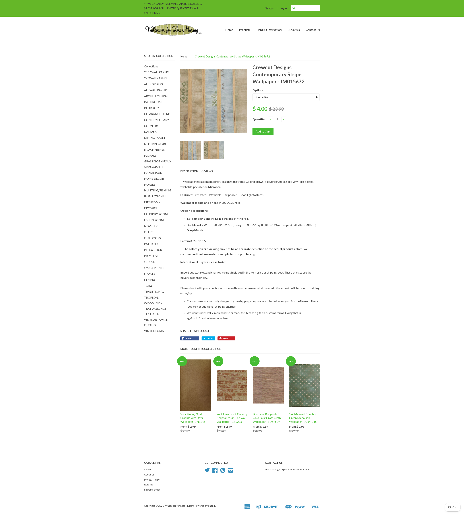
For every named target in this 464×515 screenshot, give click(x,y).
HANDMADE (153, 172)
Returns (148, 484)
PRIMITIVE (151, 255)
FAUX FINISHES (154, 149)
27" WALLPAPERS (155, 78)
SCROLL (149, 261)
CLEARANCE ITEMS (157, 113)
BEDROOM (151, 107)
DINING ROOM (154, 137)
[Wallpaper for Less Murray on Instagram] (230, 471)
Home (229, 29)
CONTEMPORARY (156, 119)
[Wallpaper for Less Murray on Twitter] (207, 471)
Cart (271, 8)
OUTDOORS (152, 238)
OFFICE (149, 232)
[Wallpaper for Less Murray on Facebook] (215, 471)
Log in (283, 8)
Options (258, 90)
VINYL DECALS (154, 330)
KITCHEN (150, 208)
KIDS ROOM (152, 202)
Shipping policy (152, 489)
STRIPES (149, 279)
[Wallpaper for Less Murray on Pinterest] (222, 471)
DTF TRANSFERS (155, 143)
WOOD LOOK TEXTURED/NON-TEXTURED (156, 308)
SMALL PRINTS (154, 267)
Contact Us (313, 29)
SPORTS (149, 273)
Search (148, 469)
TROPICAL (151, 297)
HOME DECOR (154, 178)
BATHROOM (153, 102)
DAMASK (150, 131)
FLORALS (150, 155)
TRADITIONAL (154, 291)
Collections (151, 66)
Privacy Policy (152, 479)
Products (244, 29)
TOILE (148, 285)
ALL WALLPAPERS (155, 90)
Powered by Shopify (205, 505)
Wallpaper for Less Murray (179, 505)
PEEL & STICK (153, 249)
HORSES (149, 184)
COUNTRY (151, 125)
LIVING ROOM (154, 220)
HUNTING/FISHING (157, 190)
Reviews (207, 171)
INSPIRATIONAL (155, 196)
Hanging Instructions (269, 29)
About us (294, 29)
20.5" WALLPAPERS (156, 72)
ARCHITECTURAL (156, 96)
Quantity (258, 119)
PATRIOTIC (151, 243)
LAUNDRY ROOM (156, 214)
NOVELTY (151, 226)
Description (189, 171)
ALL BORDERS (153, 84)
